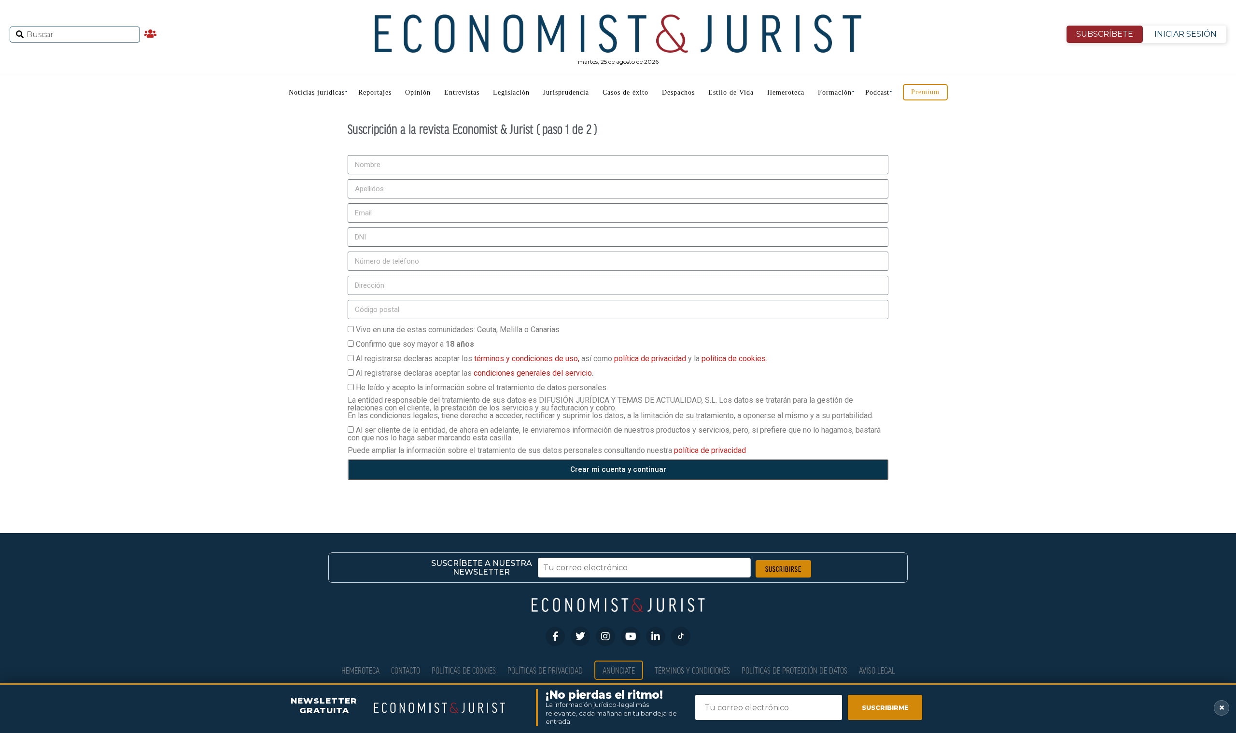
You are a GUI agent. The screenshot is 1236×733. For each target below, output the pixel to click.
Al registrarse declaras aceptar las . (474, 373)
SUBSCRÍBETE (1104, 34)
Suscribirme (885, 707)
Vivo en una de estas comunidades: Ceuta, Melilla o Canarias (458, 329)
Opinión (418, 92)
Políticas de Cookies (464, 670)
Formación (835, 92)
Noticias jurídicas (317, 92)
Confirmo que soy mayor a (415, 344)
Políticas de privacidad (545, 670)
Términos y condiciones (692, 670)
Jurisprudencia (566, 92)
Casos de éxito (625, 92)
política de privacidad (651, 358)
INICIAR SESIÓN (1185, 34)
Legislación (511, 92)
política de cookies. (734, 358)
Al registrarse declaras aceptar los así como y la (561, 358)
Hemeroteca (785, 92)
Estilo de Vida (731, 92)
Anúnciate (619, 670)
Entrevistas (461, 92)
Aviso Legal (877, 670)
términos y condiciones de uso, (527, 358)
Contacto (405, 670)
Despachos (678, 92)
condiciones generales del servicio (533, 373)
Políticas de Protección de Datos (794, 670)
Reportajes (375, 92)
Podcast (877, 92)
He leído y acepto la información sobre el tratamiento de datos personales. (482, 387)
